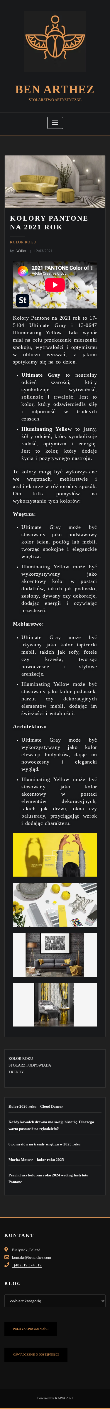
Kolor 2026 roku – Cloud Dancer (36, 1106)
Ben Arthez (55, 89)
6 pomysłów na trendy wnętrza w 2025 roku (44, 1144)
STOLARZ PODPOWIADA (30, 1065)
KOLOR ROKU (23, 242)
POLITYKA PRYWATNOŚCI (30, 1328)
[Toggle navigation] (55, 123)
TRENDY (16, 1072)
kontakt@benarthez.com (31, 1257)
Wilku (18, 251)
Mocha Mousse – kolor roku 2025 (36, 1159)
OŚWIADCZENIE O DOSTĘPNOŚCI (36, 1354)
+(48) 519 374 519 (27, 1265)
